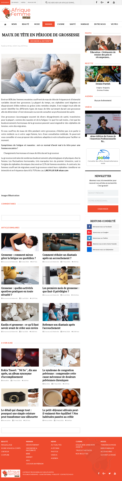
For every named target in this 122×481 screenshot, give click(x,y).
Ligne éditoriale (45, 474)
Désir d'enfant (32, 445)
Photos (54, 451)
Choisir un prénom (34, 464)
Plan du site (32, 2)
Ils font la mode (108, 455)
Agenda (54, 458)
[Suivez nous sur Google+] (102, 2)
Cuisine (60, 24)
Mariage (85, 24)
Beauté (25, 24)
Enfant (29, 457)
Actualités (56, 445)
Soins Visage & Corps (10, 448)
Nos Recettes (82, 454)
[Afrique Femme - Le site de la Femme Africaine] (16, 13)
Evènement (5, 2)
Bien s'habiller (107, 448)
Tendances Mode (108, 445)
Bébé (28, 454)
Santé (73, 24)
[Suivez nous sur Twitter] (108, 2)
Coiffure (5, 455)
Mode (37, 24)
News (14, 24)
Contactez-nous (66, 474)
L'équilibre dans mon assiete (85, 446)
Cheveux (5, 451)
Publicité (55, 474)
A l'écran (55, 448)
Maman (48, 24)
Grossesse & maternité (31, 449)
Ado (28, 460)
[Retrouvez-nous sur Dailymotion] (119, 2)
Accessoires (106, 451)
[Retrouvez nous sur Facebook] (96, 2)
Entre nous (100, 24)
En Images (15, 2)
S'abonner (103, 209)
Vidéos (23, 2)
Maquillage (6, 445)
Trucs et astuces (84, 450)
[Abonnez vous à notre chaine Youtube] (114, 2)
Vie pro (114, 24)
